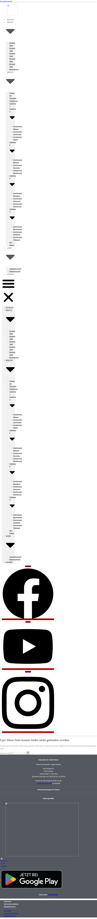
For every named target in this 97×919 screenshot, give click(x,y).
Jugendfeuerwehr (15, 269)
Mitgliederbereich (10, 907)
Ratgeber (10, 274)
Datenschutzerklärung (11, 904)
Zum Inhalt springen (6, 1)
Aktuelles (9, 307)
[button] (8, 291)
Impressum (7, 901)
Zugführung (13, 101)
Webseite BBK (53, 895)
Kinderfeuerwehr (15, 271)
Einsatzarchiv (13, 69)
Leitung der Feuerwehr (44, 783)
